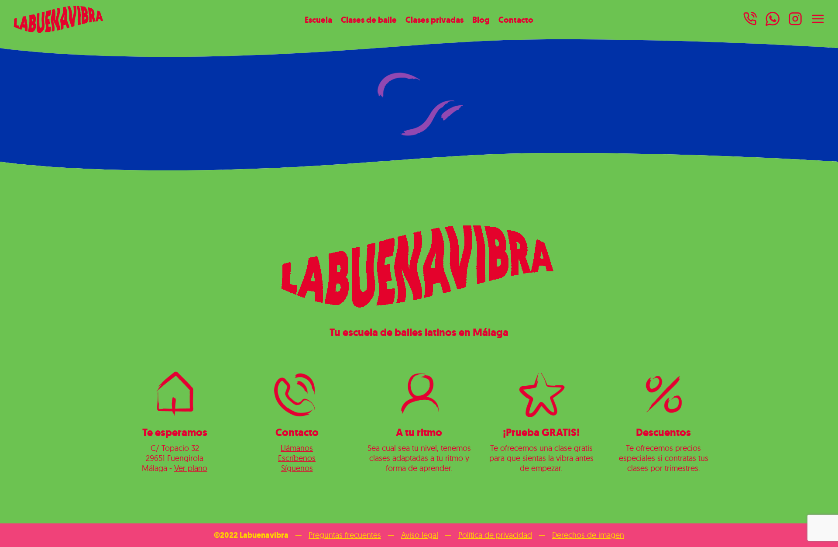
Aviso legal (419, 535)
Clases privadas (434, 19)
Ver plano (190, 468)
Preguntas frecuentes (345, 535)
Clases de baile (369, 19)
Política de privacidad (495, 535)
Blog (481, 19)
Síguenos (297, 468)
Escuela (318, 19)
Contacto (515, 19)
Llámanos (297, 448)
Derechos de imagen (588, 535)
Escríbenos (297, 458)
